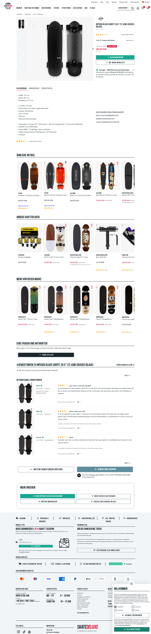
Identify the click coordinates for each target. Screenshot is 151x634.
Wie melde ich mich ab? (24, 552)
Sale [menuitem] (93, 8)
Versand (22, 518)
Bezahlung (80, 593)
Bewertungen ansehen (128, 34)
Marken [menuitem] (19, 8)
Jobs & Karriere (112, 595)
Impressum (50, 626)
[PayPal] (75, 579)
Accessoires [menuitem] (77, 8)
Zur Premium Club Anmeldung (108, 550)
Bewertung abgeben (107, 469)
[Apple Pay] (88, 579)
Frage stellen (47, 355)
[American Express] (62, 579)
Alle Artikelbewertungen (83, 603)
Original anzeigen (41, 393)
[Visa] (49, 579)
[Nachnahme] (128, 579)
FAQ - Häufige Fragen (83, 605)
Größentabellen (88, 518)
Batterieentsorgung (82, 607)
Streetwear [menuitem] (66, 8)
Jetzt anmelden (35, 546)
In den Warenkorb (116, 57)
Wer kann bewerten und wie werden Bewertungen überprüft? (38, 370)
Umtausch (66, 518)
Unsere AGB (49, 630)
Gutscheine (94, 2)
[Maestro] (35, 579)
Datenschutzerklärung (52, 632)
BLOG (109, 601)
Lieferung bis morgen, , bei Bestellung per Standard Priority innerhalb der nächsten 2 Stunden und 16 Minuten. (115, 73)
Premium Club (123, 2)
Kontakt (79, 609)
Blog (101, 2)
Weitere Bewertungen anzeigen (48, 469)
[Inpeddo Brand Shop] (115, 19)
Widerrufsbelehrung (82, 599)
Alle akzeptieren (133, 629)
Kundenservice (134, 2)
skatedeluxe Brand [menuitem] (31, 8)
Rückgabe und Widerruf (83, 597)
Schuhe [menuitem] (56, 8)
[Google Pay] (102, 579)
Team (107, 2)
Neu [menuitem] (86, 8)
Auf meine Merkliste (117, 63)
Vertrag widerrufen (83, 613)
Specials (114, 2)
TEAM (110, 604)
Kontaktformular (20, 604)
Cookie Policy (140, 623)
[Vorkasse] (115, 579)
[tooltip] (133, 40)
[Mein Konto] (137, 8)
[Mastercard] (22, 579)
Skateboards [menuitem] (46, 8)
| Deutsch (147, 2)
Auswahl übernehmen (133, 615)
